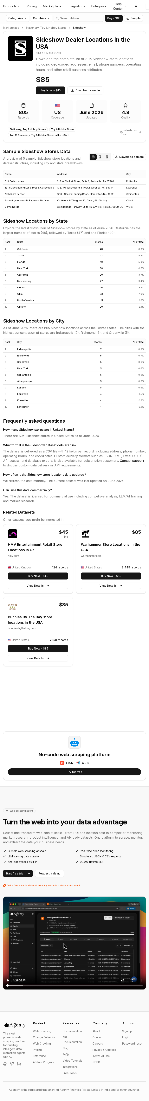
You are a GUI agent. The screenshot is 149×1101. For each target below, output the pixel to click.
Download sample (87, 90)
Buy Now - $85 (51, 90)
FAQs (66, 1054)
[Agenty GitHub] (5, 1064)
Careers (98, 1043)
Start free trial (14, 873)
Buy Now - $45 (38, 576)
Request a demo (49, 873)
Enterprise (98, 6)
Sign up (127, 1031)
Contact (97, 1037)
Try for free (74, 771)
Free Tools (70, 1073)
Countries (39, 18)
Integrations (76, 6)
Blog (65, 1048)
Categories (15, 18)
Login (125, 1037)
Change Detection (44, 1037)
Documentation (72, 1031)
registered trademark (41, 1089)
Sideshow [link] (79, 27)
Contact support (132, 461)
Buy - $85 (113, 18)
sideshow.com (130, 132)
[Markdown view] (107, 157)
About (96, 1031)
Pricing (32, 6)
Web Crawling (42, 1043)
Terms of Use (101, 1056)
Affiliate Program (43, 1062)
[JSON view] (100, 157)
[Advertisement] (74, 699)
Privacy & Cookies (104, 1049)
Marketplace (52, 6)
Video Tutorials (72, 1060)
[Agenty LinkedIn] (19, 1064)
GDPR (96, 1062)
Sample (136, 18)
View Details (35, 585)
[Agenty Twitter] (12, 1064)
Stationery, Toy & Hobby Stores (46, 27)
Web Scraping (42, 1031)
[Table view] (93, 157)
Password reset (132, 1043)
